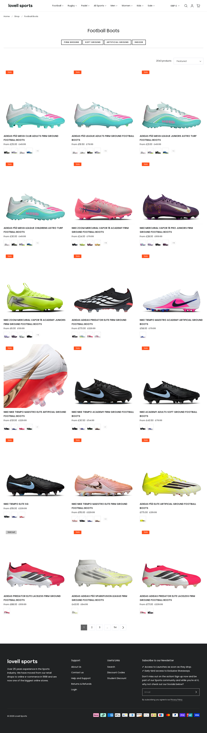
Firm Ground (71, 42)
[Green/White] (22, 335)
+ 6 (105, 151)
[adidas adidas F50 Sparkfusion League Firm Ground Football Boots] (103, 560)
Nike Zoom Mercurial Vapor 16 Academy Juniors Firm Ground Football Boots (34, 322)
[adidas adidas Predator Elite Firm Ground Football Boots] (103, 284)
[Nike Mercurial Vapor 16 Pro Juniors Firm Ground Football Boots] (171, 192)
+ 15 (105, 243)
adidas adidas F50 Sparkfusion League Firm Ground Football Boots (99, 598)
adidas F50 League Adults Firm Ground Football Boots (103, 138)
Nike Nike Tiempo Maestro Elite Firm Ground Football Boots (99, 505)
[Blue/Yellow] (29, 151)
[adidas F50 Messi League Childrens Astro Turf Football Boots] (35, 192)
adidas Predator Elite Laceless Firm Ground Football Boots (32, 598)
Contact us (77, 672)
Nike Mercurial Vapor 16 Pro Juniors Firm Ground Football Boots (166, 230)
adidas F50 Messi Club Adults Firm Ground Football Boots (31, 138)
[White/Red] (22, 151)
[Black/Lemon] (7, 151)
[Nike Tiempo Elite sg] (35, 468)
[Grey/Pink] (143, 243)
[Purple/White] (14, 151)
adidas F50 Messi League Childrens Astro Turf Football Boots (33, 230)
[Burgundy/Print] (97, 427)
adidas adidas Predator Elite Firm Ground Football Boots (99, 322)
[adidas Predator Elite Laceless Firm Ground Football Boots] (35, 560)
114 (115, 627)
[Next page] (123, 627)
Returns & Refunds (81, 683)
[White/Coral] (97, 335)
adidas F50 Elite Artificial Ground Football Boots (168, 505)
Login (74, 689)
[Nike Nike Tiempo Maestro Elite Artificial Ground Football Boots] (35, 376)
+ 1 (37, 427)
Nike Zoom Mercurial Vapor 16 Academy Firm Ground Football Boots (100, 230)
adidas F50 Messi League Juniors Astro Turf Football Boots (168, 138)
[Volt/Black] (82, 243)
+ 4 (173, 151)
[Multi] (22, 427)
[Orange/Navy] (97, 243)
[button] (198, 6)
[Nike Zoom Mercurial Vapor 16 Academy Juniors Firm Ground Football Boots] (35, 284)
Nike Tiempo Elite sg (16, 504)
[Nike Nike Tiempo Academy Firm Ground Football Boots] (103, 376)
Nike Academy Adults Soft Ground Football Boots (168, 414)
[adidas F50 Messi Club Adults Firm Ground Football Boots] (35, 100)
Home (7, 16)
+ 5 (37, 151)
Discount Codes (116, 672)
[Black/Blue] (75, 243)
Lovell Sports (21, 716)
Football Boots (31, 16)
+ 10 (173, 243)
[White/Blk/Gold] (82, 151)
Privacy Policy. (177, 699)
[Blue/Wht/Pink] (143, 335)
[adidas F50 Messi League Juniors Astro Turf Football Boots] (171, 100)
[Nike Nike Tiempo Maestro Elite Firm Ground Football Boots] (103, 468)
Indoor (139, 42)
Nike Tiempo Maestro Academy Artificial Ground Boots (171, 322)
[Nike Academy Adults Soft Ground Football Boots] (171, 376)
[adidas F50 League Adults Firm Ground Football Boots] (103, 100)
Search (111, 666)
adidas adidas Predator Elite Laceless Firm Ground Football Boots (167, 598)
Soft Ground (93, 42)
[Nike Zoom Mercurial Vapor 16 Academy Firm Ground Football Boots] (103, 192)
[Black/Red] (75, 335)
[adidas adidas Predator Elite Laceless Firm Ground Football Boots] (171, 560)
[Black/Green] (158, 243)
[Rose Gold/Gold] (75, 519)
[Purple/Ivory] (90, 243)
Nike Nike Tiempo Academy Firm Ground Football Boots (103, 414)
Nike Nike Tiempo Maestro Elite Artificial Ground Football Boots (35, 414)
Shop (17, 16)
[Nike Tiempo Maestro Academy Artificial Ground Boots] (171, 284)
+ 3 (105, 519)
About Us (76, 666)
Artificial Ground (118, 42)
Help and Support (81, 678)
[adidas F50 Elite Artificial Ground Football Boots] (171, 468)
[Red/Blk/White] (90, 335)
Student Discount (116, 678)
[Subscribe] (196, 692)
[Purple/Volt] (150, 243)
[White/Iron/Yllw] (75, 611)
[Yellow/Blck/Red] (143, 519)
